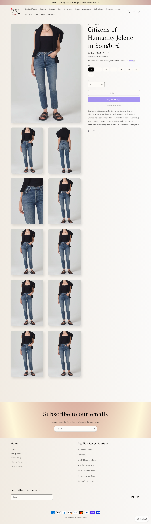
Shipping (91, 56)
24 (91, 69)
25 (99, 69)
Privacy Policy (16, 453)
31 (91, 74)
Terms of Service (17, 466)
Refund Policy (16, 458)
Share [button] (93, 131)
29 (129, 69)
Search (13, 449)
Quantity (91, 80)
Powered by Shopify (82, 517)
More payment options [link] (114, 105)
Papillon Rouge (72, 517)
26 (106, 69)
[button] (128, 11)
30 (136, 69)
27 (114, 69)
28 (121, 69)
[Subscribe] (94, 429)
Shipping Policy (16, 462)
